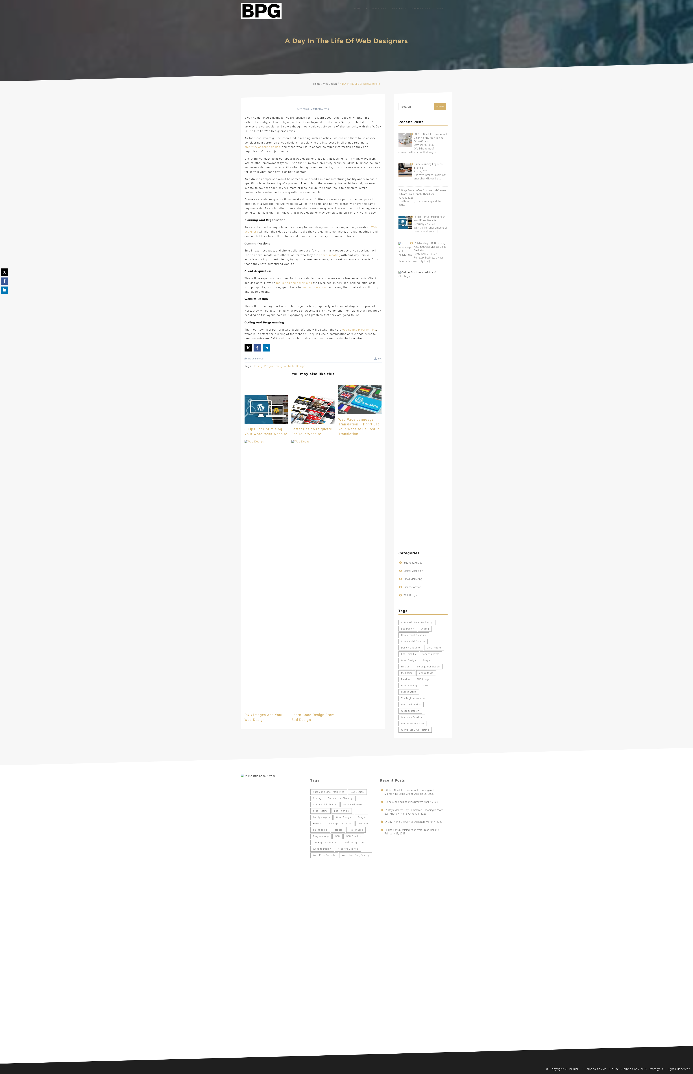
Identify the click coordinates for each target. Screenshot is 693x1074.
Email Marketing (413, 579)
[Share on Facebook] (257, 348)
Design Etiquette (410, 647)
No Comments (255, 358)
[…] (438, 152)
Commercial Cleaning (413, 635)
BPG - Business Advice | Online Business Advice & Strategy (616, 1069)
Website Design (294, 366)
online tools (426, 673)
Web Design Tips (411, 704)
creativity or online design (262, 147)
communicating (329, 255)
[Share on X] (248, 348)
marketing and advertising (294, 283)
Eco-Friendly (408, 654)
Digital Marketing (413, 570)
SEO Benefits (408, 692)
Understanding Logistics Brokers (404, 801)
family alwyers (430, 654)
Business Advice (376, 8)
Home (357, 8)
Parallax (405, 679)
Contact (441, 8)
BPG (380, 358)
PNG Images (424, 679)
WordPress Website (412, 723)
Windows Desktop (411, 717)
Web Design (399, 8)
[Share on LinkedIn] (266, 348)
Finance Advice (420, 8)
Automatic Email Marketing (417, 622)
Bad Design (407, 629)
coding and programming (359, 329)
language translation (428, 666)
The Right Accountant (413, 698)
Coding (257, 366)
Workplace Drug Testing (415, 730)
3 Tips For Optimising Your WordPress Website (412, 829)
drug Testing (434, 647)
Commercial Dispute (413, 641)
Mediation (407, 673)
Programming (273, 366)
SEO (425, 685)
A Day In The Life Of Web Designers (405, 821)
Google (426, 660)
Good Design (408, 660)
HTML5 (405, 666)
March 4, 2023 (321, 109)
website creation (314, 287)
